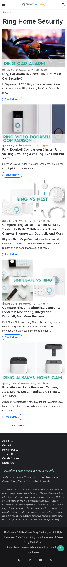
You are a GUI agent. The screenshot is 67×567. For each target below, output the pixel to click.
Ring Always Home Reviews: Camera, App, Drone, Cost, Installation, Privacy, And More (31, 392)
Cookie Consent (11, 458)
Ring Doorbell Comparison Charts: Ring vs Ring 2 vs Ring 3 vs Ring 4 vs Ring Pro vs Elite (33, 154)
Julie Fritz (10, 70)
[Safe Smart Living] (33, 4)
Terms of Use (9, 454)
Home (8, 12)
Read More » (12, 99)
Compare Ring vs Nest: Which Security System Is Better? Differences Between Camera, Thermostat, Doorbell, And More (32, 229)
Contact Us (8, 445)
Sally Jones (11, 383)
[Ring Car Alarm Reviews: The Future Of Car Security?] (33, 48)
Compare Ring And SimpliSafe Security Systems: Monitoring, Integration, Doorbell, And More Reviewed (31, 312)
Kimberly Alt (11, 145)
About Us (7, 441)
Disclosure (8, 462)
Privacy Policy (10, 449)
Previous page (18, 425)
